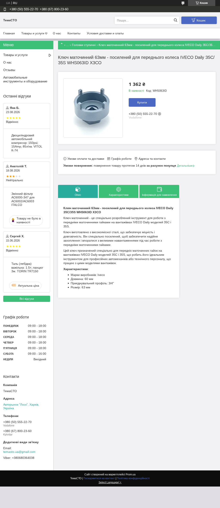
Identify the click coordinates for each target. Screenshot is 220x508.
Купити (142, 102)
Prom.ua (131, 474)
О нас (57, 33)
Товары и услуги (32, 33)
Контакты (73, 33)
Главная (9, 33)
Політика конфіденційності (133, 478)
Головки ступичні (84, 45)
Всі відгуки (27, 298)
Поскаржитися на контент (99, 478)
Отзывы (9, 70)
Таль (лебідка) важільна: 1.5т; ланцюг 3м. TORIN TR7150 (27, 267)
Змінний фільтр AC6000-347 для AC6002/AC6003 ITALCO (23, 199)
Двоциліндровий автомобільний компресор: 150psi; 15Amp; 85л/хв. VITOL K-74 (26, 143)
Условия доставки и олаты (105, 33)
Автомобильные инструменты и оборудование (25, 79)
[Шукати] (175, 20)
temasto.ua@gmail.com (19, 451)
